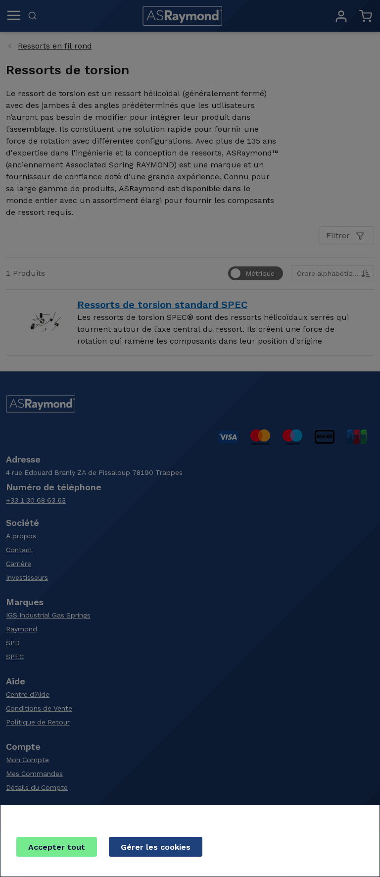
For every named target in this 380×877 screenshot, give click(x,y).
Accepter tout (56, 847)
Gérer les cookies (155, 847)
